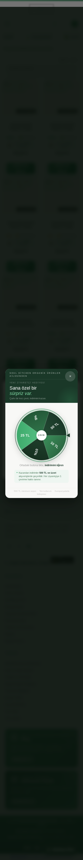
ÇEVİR (41, 435)
